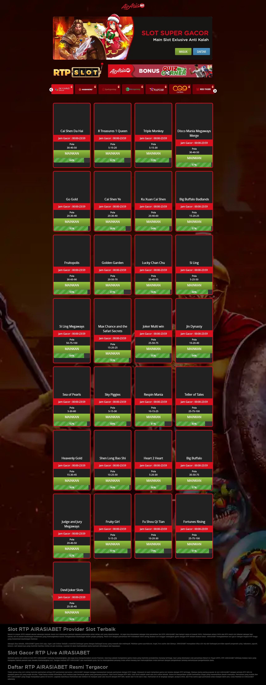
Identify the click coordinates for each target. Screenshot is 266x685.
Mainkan (72, 153)
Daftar (201, 51)
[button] (215, 90)
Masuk (183, 51)
